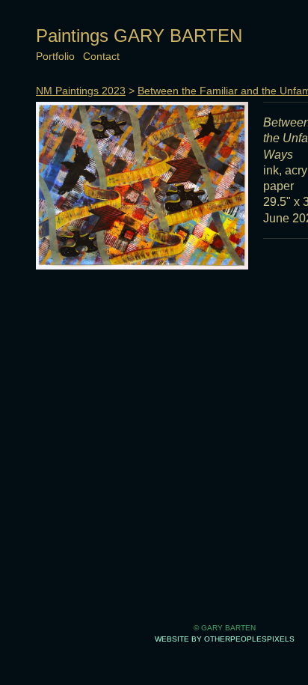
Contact (101, 56)
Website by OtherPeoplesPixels (225, 639)
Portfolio (55, 56)
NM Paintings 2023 (81, 91)
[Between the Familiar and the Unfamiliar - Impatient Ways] (142, 186)
